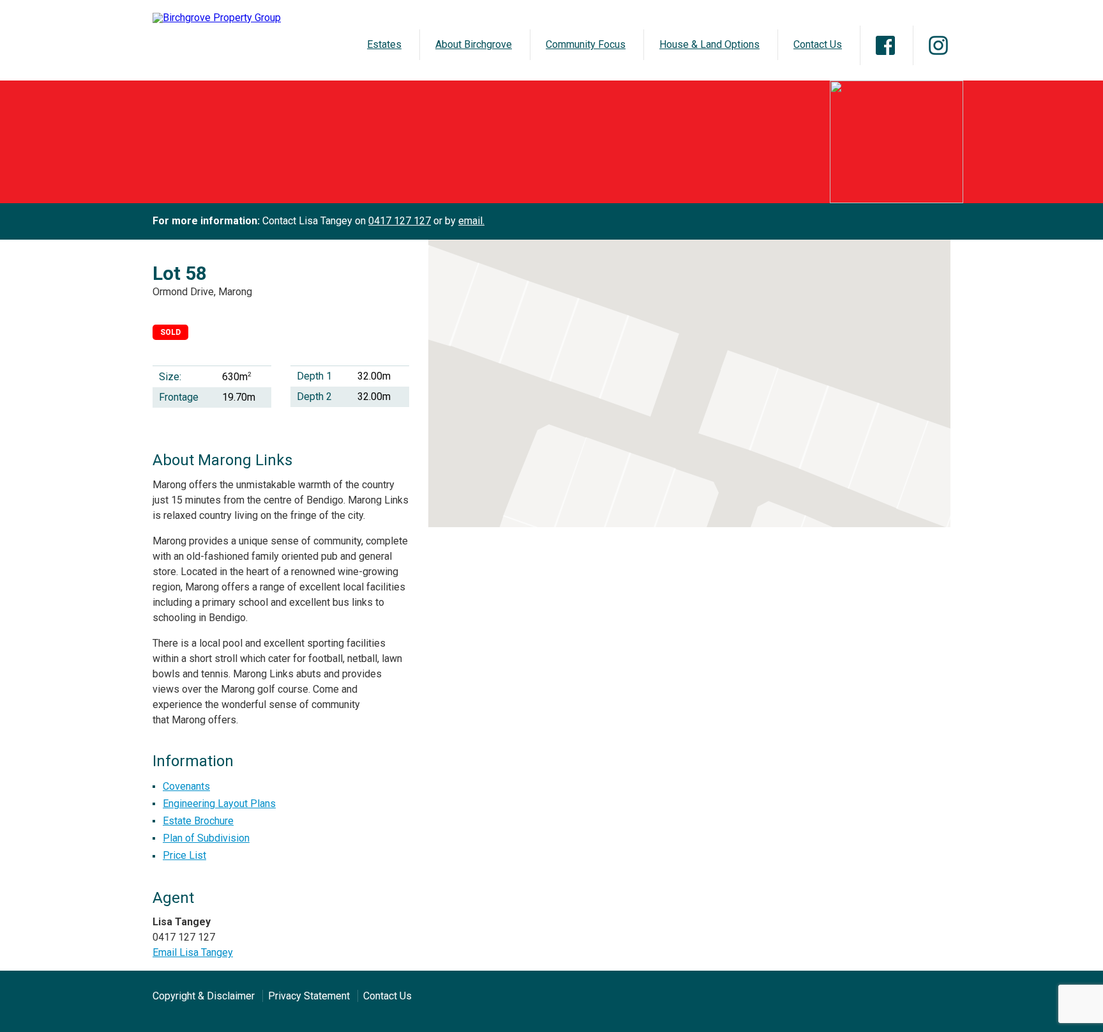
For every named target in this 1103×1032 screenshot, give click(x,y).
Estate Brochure (198, 821)
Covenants (186, 786)
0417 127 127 (399, 221)
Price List (184, 855)
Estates (384, 44)
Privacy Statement (309, 996)
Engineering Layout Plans (219, 803)
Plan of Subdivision (206, 838)
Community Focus (586, 44)
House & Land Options (709, 44)
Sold (170, 332)
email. (471, 221)
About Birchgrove (473, 44)
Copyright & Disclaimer (204, 996)
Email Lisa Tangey (193, 952)
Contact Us (817, 44)
